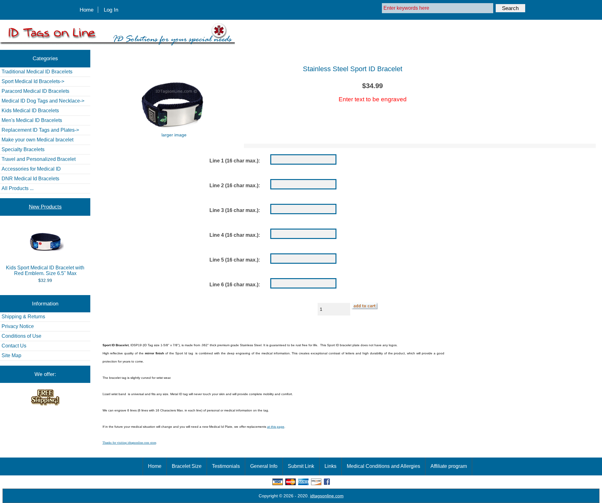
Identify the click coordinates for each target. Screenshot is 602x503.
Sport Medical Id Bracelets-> (33, 81)
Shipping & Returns (23, 316)
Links (330, 466)
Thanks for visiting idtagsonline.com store (129, 442)
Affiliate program (448, 466)
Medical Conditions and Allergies (383, 466)
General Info (263, 466)
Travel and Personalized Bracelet (39, 159)
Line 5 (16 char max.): (234, 259)
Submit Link (301, 466)
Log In (111, 10)
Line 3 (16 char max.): (234, 210)
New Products (45, 207)
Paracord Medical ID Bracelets (35, 91)
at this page (275, 426)
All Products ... (18, 188)
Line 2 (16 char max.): (234, 185)
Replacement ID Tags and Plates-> (40, 130)
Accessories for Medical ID (31, 169)
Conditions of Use (21, 336)
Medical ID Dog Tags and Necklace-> (43, 100)
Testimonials (226, 466)
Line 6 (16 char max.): (234, 284)
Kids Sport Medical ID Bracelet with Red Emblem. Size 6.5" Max (45, 270)
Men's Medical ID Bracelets (32, 120)
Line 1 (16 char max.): (234, 160)
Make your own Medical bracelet (37, 139)
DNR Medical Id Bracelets (30, 178)
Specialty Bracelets (23, 149)
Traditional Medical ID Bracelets (37, 71)
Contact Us (14, 345)
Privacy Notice (18, 326)
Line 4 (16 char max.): (234, 235)
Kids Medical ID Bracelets (30, 110)
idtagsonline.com (327, 495)
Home (86, 10)
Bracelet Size (187, 466)
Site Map (11, 355)
